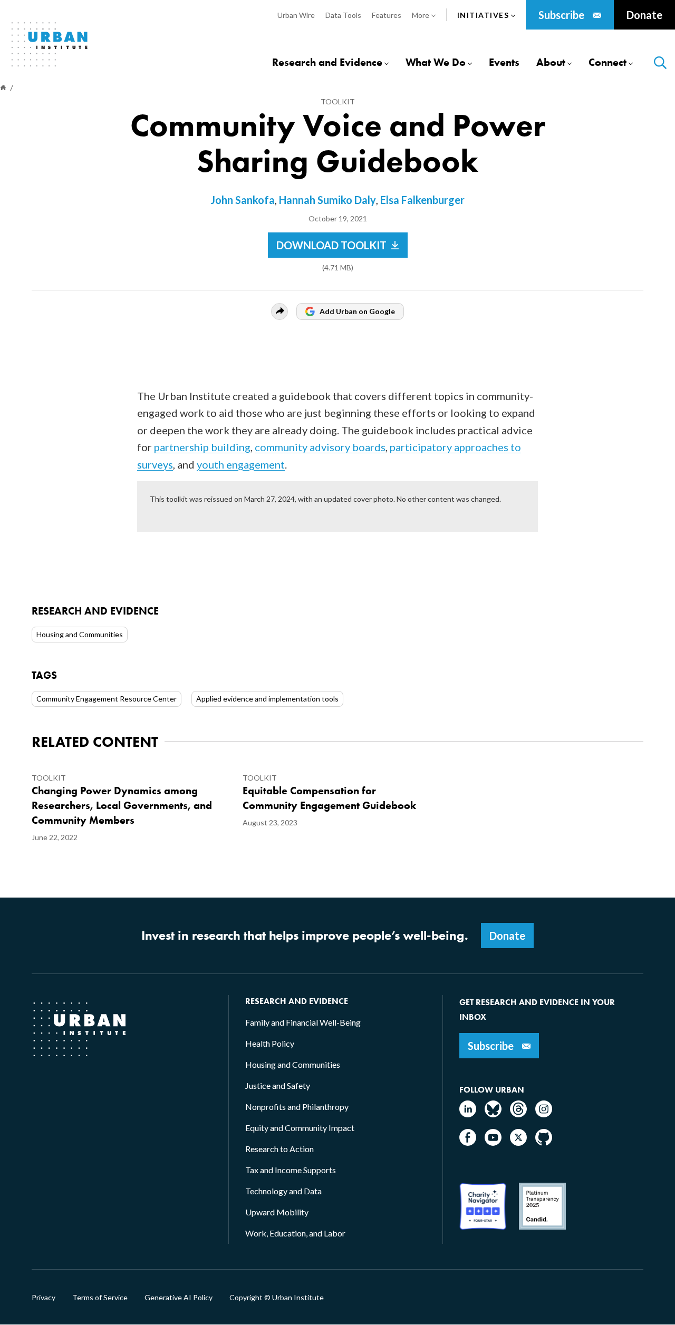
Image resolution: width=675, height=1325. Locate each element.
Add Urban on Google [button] (357, 311)
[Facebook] (467, 1142)
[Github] (543, 1142)
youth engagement (241, 464)
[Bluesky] (493, 1114)
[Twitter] (518, 1142)
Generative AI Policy (178, 1297)
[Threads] (518, 1114)
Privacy (43, 1297)
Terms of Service (100, 1297)
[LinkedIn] (467, 1114)
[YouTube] (493, 1142)
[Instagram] (543, 1114)
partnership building (202, 447)
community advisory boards (320, 447)
